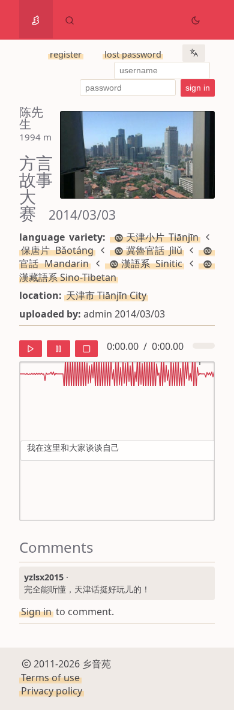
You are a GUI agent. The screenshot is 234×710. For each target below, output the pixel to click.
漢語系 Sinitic (152, 263)
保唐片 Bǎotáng (57, 250)
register (66, 54)
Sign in (36, 611)
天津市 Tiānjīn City (106, 295)
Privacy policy (51, 690)
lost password (132, 54)
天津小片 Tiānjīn (162, 237)
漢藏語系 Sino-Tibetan (67, 277)
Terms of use (50, 677)
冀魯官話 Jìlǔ (154, 250)
